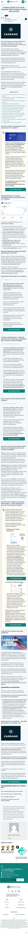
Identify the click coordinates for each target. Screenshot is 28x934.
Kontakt (7, 907)
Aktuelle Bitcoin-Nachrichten (8, 117)
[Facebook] (9, 891)
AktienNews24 (21, 904)
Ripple (22, 666)
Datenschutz (21, 902)
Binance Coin (12, 666)
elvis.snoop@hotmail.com (14, 835)
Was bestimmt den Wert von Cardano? (10, 103)
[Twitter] (12, 891)
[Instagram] (15, 891)
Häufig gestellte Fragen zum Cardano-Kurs (11, 122)
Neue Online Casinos (21, 907)
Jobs (7, 904)
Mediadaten (6, 914)
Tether (16, 666)
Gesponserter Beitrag (20, 914)
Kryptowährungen (5, 67)
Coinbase (3, 465)
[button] (26, 2)
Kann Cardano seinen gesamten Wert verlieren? (12, 108)
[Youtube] (19, 891)
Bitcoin (20, 176)
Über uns (7, 902)
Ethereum (9, 146)
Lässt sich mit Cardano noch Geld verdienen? (12, 116)
